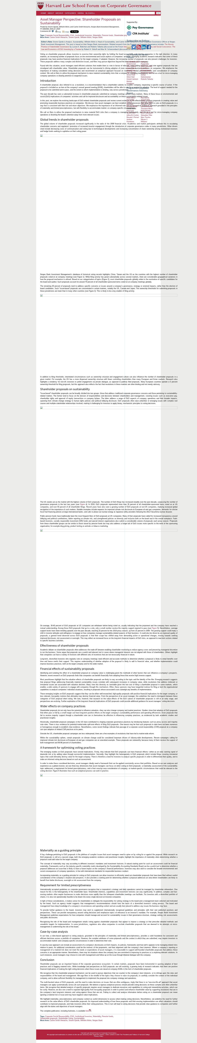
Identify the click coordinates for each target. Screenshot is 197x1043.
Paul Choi (130, 111)
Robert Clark (131, 64)
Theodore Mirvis (147, 108)
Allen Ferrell (131, 72)
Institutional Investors (83, 35)
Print (59, 32)
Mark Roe (144, 68)
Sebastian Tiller (146, 115)
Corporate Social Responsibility (57, 35)
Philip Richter (146, 111)
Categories (70, 13)
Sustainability (79, 1018)
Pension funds (107, 35)
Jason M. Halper (147, 102)
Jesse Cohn (131, 113)
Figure (83, 504)
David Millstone (146, 106)
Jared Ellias (131, 70)
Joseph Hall (145, 100)
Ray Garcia (145, 98)
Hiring (81, 13)
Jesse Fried (131, 75)
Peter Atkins (131, 98)
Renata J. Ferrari (133, 117)
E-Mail (66, 32)
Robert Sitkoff (146, 70)
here (87, 1011)
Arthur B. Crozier (133, 115)
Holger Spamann (147, 72)
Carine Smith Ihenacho (59, 37)
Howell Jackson (132, 79)
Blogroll (90, 13)
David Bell (130, 100)
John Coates (131, 66)
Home (43, 13)
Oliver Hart (130, 77)
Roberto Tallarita (147, 79)
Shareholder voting (66, 1018)
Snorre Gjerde (74, 37)
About (51, 13)
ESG (72, 35)
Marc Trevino (145, 117)
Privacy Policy (98, 1036)
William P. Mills (146, 104)
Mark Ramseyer (146, 66)
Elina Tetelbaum (147, 113)
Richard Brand (132, 106)
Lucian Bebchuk (132, 62)
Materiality (97, 35)
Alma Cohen (131, 68)
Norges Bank (97, 37)
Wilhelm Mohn (85, 37)
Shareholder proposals (48, 1018)
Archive (59, 13)
